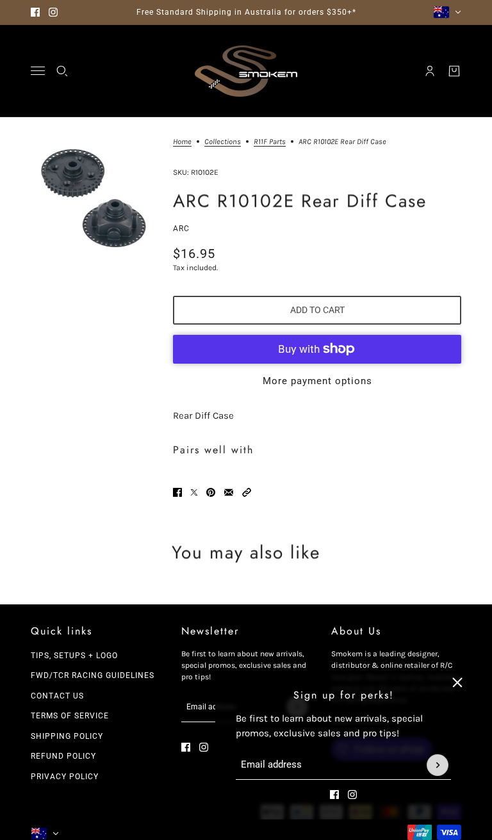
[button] (247, 492)
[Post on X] (194, 492)
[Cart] (454, 71)
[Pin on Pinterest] (211, 492)
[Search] (62, 71)
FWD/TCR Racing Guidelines (92, 675)
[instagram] (53, 12)
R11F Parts (270, 142)
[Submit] (437, 765)
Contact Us (57, 695)
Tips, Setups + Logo (74, 655)
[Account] (430, 71)
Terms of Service (70, 715)
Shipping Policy (67, 736)
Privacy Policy (65, 776)
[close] (457, 682)
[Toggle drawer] (38, 71)
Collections (222, 142)
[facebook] (35, 12)
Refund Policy (63, 756)
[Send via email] (229, 492)
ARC (181, 228)
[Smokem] (246, 71)
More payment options (317, 381)
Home (182, 142)
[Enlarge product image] (91, 198)
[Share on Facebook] (177, 492)
